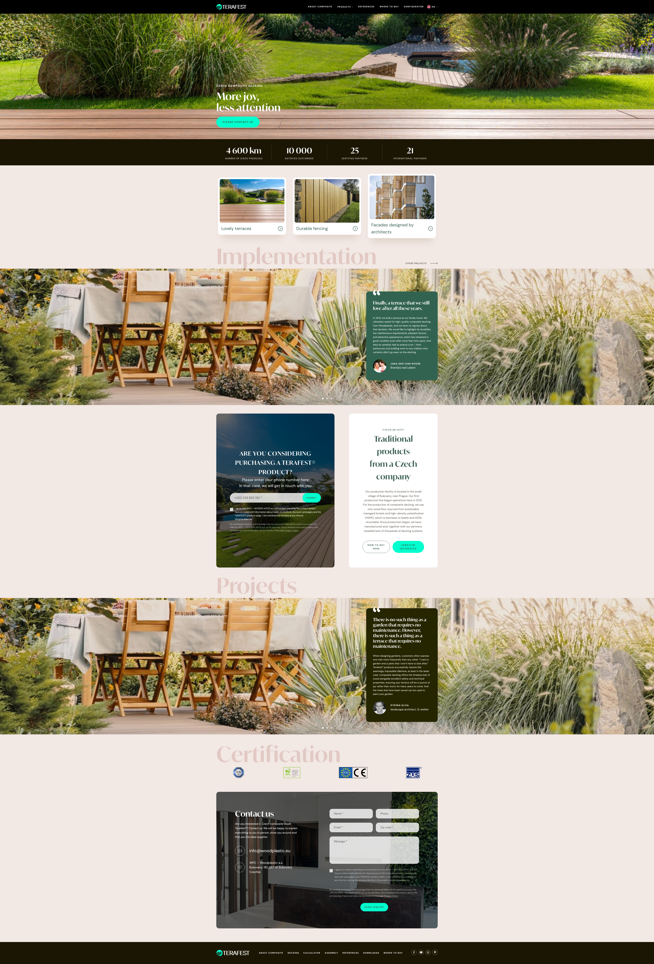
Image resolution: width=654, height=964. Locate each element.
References (366, 6)
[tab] (323, 398)
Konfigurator (414, 6)
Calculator (311, 953)
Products (344, 7)
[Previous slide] (6, 337)
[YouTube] (421, 953)
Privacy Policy (291, 530)
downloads (371, 953)
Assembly (331, 953)
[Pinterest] (435, 953)
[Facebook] (414, 953)
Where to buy (389, 6)
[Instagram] (428, 953)
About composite (320, 6)
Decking (293, 953)
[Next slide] (648, 337)
